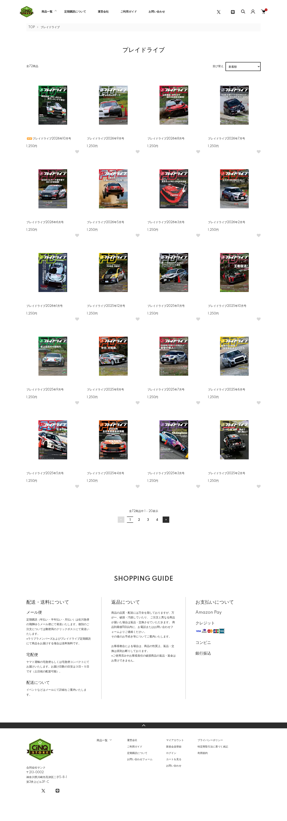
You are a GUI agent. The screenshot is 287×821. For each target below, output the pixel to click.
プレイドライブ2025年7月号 (165, 389)
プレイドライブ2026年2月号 (226, 222)
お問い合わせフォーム (139, 759)
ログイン (171, 753)
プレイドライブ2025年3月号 (165, 473)
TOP (31, 27)
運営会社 (103, 11)
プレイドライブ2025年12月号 (106, 306)
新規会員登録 (173, 746)
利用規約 (203, 753)
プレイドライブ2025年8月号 (105, 389)
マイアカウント (175, 740)
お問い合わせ (157, 11)
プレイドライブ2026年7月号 (226, 138)
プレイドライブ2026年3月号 (165, 222)
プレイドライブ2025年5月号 (45, 473)
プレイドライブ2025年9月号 (45, 389)
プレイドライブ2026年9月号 (105, 138)
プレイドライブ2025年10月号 (227, 306)
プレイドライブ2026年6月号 (45, 222)
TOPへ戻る (143, 725)
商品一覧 (47, 11)
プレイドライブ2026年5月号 (105, 222)
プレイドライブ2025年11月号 (166, 306)
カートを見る (173, 759)
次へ (166, 520)
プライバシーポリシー (210, 740)
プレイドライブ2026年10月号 (52, 138)
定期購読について (75, 11)
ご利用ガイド (128, 11)
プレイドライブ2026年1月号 (44, 306)
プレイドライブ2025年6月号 (226, 389)
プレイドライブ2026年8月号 (165, 138)
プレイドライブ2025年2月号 (226, 473)
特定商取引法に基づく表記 (213, 746)
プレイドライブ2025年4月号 (105, 473)
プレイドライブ (50, 27)
